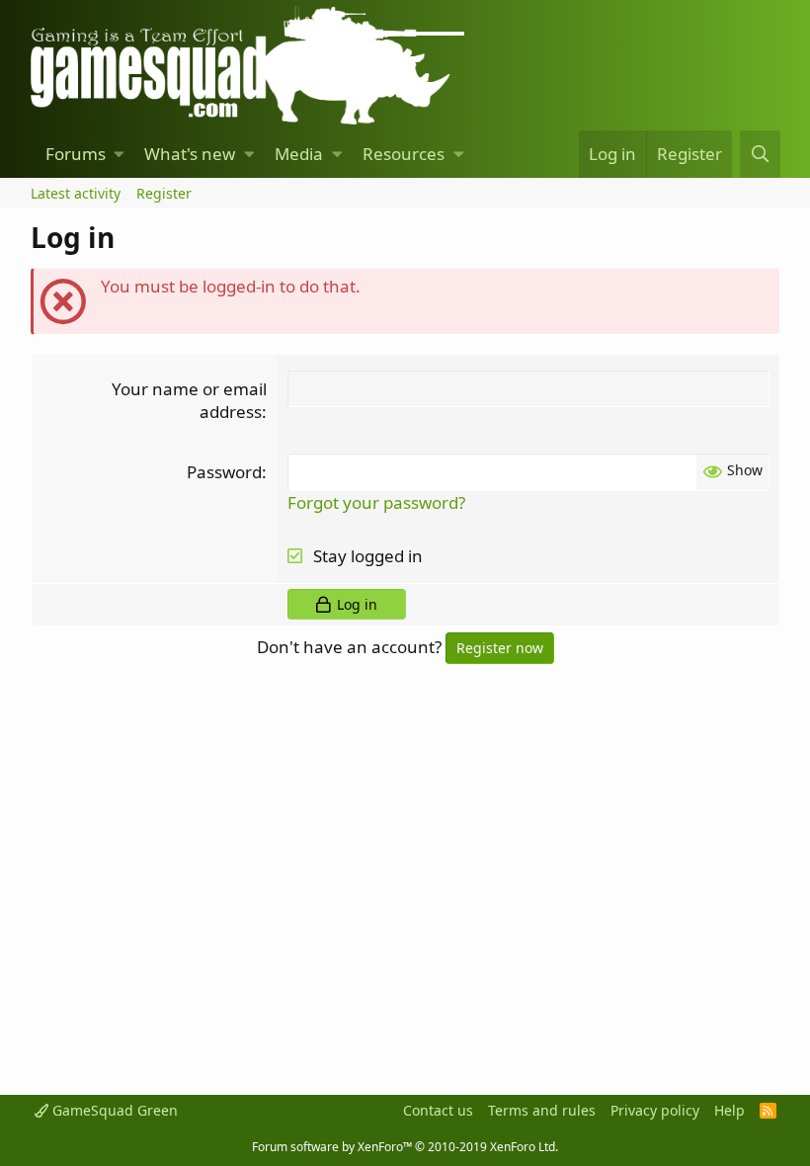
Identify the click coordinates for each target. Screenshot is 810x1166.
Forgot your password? (376, 502)
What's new (189, 153)
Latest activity (76, 193)
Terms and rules (542, 1110)
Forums (75, 153)
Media (299, 153)
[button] (119, 154)
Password (224, 471)
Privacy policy (654, 1110)
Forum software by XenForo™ (405, 1146)
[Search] (759, 154)
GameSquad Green (113, 1110)
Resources (404, 153)
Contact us (438, 1110)
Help (729, 1110)
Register (164, 193)
